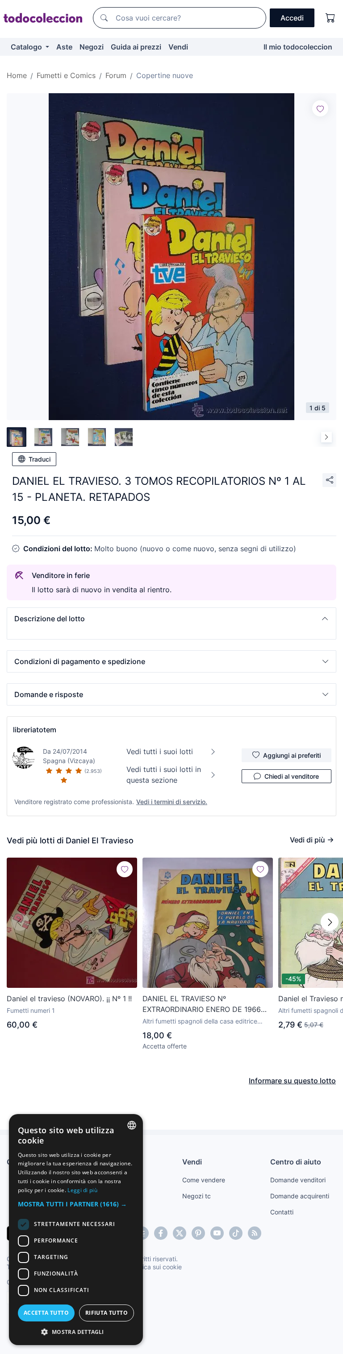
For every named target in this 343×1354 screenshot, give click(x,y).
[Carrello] (330, 18)
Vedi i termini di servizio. (171, 801)
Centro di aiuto (295, 1161)
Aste (64, 46)
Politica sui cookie (156, 1267)
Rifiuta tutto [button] (106, 1313)
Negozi (91, 46)
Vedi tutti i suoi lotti (159, 751)
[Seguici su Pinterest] (198, 1233)
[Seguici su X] (179, 1233)
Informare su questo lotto (292, 1080)
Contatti (281, 1212)
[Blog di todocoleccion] (254, 1233)
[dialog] (76, 1229)
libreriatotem (34, 729)
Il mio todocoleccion (298, 46)
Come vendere (203, 1180)
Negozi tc (196, 1196)
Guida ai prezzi (136, 46)
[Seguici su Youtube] (217, 1233)
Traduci (39, 459)
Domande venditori (298, 1180)
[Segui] (320, 108)
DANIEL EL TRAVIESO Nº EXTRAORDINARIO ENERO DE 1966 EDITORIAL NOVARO (201, 1004)
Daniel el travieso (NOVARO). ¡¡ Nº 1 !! (69, 998)
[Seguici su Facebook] (160, 1233)
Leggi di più (82, 1190)
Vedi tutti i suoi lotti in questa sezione (163, 774)
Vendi (178, 46)
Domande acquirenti (299, 1196)
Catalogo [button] (27, 46)
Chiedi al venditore (291, 776)
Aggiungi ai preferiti (292, 755)
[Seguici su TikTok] (236, 1233)
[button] (171, 618)
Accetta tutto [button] (46, 1313)
